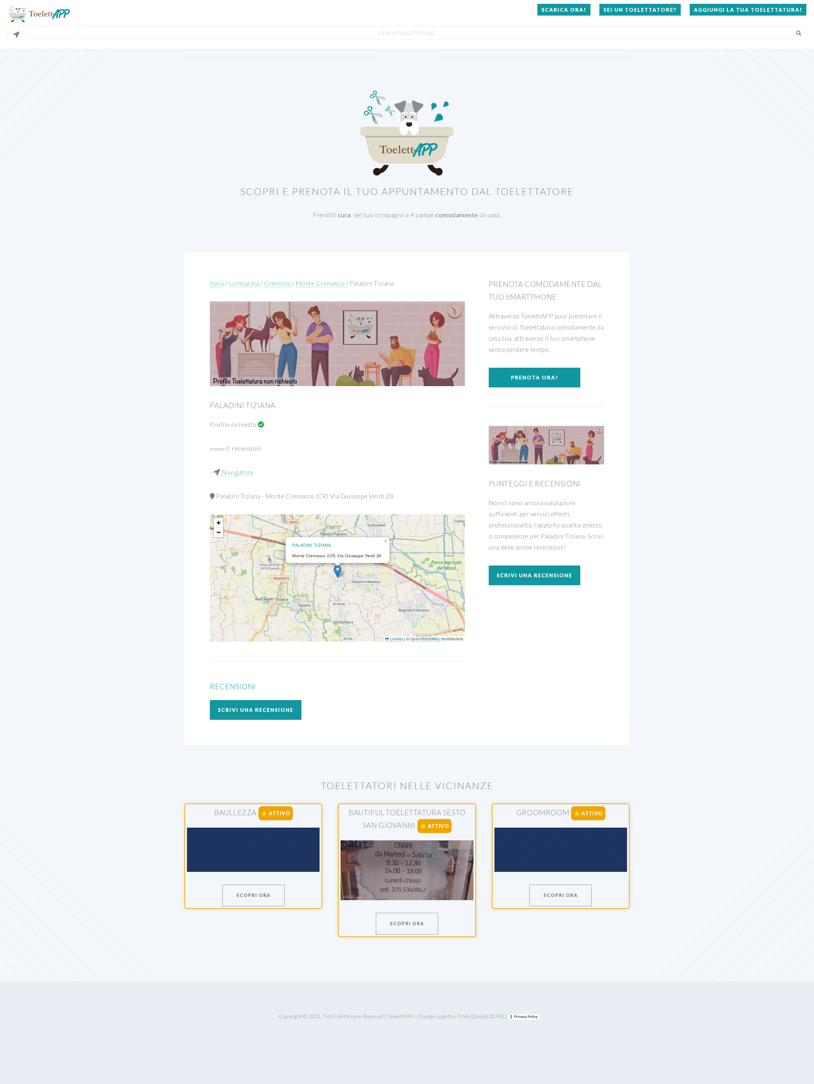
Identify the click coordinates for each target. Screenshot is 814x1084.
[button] (337, 571)
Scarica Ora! (564, 10)
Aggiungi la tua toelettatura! (748, 10)
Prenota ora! (534, 377)
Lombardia (244, 283)
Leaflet (396, 638)
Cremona (278, 283)
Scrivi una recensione (255, 710)
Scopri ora (253, 895)
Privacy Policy (526, 1016)
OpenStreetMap (425, 638)
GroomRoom (542, 812)
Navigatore (237, 472)
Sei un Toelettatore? (640, 10)
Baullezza (235, 812)
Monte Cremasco (321, 283)
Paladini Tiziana (372, 283)
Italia (217, 283)
